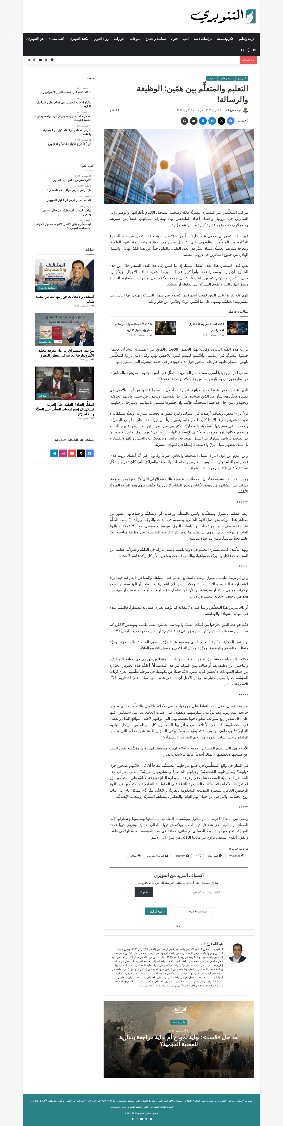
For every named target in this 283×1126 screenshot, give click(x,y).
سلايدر (211, 78)
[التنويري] (223, 16)
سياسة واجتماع (156, 39)
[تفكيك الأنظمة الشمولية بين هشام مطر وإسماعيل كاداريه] (165, 328)
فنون (174, 39)
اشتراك (143, 892)
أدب (186, 39)
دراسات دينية (203, 39)
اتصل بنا (14, 39)
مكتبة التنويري (79, 39)
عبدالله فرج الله (233, 110)
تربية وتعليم (246, 39)
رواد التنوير (101, 39)
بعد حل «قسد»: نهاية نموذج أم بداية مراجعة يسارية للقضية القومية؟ (179, 1040)
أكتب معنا (58, 39)
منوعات (135, 39)
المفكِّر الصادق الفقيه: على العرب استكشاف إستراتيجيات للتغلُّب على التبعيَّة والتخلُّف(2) (64, 409)
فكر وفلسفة (225, 39)
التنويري (242, 78)
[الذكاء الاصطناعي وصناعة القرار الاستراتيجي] (237, 328)
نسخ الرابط (156, 911)
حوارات (119, 39)
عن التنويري (36, 39)
